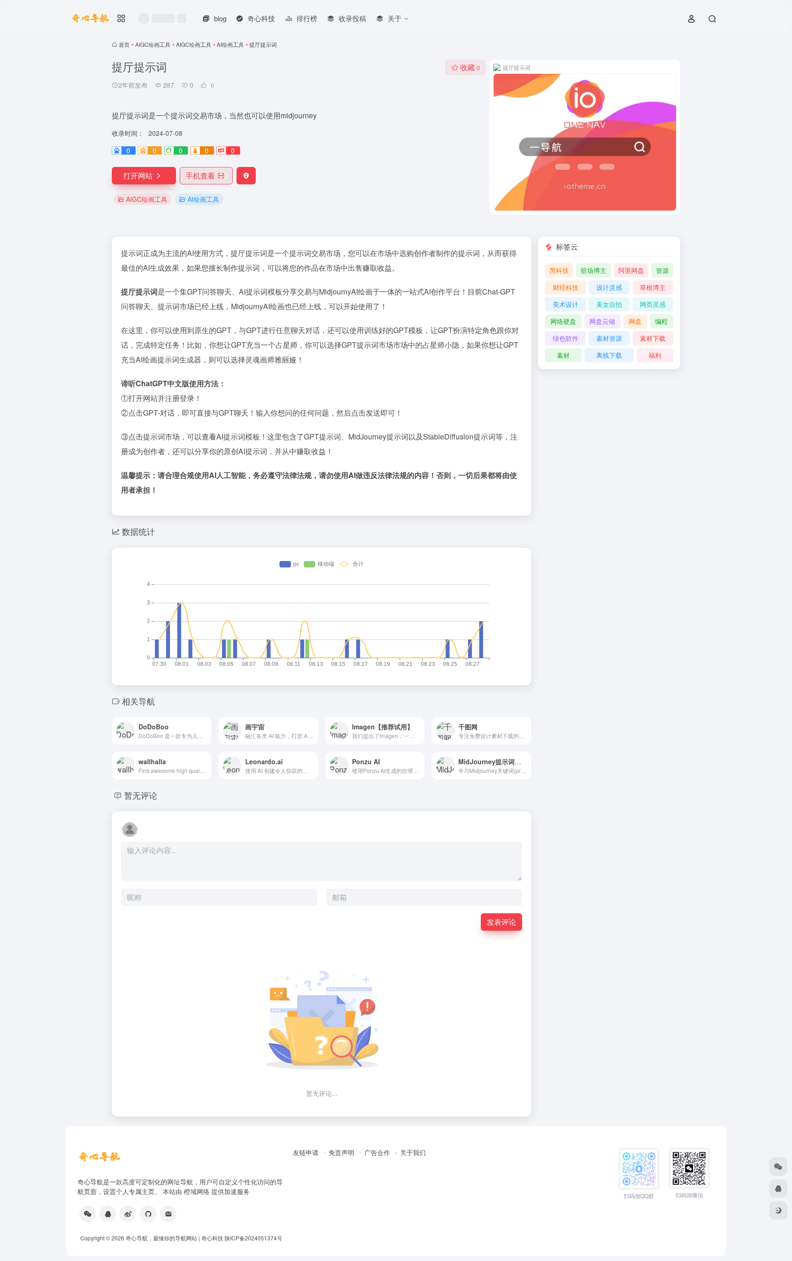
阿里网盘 (631, 270)
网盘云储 (602, 321)
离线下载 (609, 355)
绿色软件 (565, 338)
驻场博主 (593, 270)
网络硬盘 (563, 321)
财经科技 (565, 287)
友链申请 (306, 1152)
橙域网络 (196, 1191)
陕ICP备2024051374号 (253, 1238)
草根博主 (653, 287)
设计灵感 (609, 287)
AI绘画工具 (230, 44)
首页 (124, 44)
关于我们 (413, 1152)
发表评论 (501, 922)
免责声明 (341, 1152)
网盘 (635, 321)
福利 (655, 355)
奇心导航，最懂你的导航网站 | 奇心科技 (174, 1238)
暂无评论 (140, 795)
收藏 (470, 67)
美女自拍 (609, 304)
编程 (661, 321)
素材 (563, 355)
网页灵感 (653, 304)
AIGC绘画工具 (152, 44)
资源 (662, 270)
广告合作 (377, 1152)
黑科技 (559, 270)
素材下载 (653, 338)
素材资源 (609, 338)
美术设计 (565, 304)
